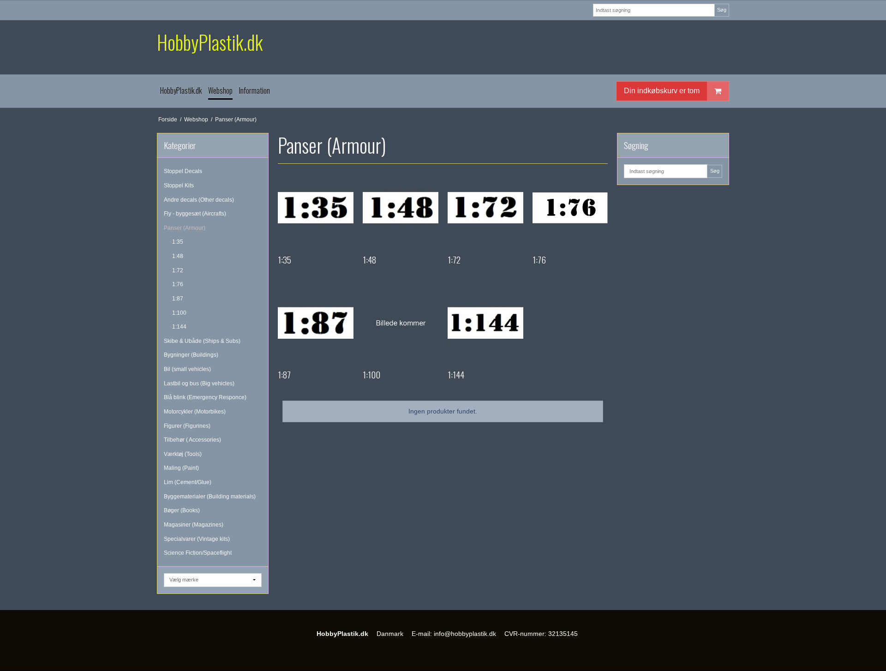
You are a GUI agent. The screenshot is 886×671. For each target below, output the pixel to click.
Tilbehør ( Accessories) (192, 440)
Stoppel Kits (179, 185)
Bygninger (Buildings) (191, 355)
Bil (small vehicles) (187, 369)
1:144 (179, 327)
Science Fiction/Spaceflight (198, 553)
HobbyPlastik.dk (210, 42)
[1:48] (400, 208)
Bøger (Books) (182, 510)
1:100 (179, 313)
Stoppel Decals (183, 171)
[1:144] (485, 323)
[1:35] (315, 208)
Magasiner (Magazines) (193, 524)
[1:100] (400, 323)
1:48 (177, 256)
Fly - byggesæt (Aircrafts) (195, 213)
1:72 (177, 270)
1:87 (177, 298)
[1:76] (570, 208)
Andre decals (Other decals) (199, 200)
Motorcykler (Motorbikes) (195, 411)
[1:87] (315, 323)
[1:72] (485, 208)
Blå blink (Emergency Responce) (205, 397)
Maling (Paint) (181, 468)
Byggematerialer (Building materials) (210, 496)
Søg (721, 9)
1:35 (177, 242)
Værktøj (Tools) (183, 454)
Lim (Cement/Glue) (187, 482)
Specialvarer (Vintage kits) (197, 539)
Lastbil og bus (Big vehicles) (199, 383)
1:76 (177, 284)
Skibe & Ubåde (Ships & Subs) (202, 341)
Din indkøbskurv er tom (662, 91)
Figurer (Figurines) (187, 426)
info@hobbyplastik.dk (465, 633)
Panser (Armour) (184, 228)
